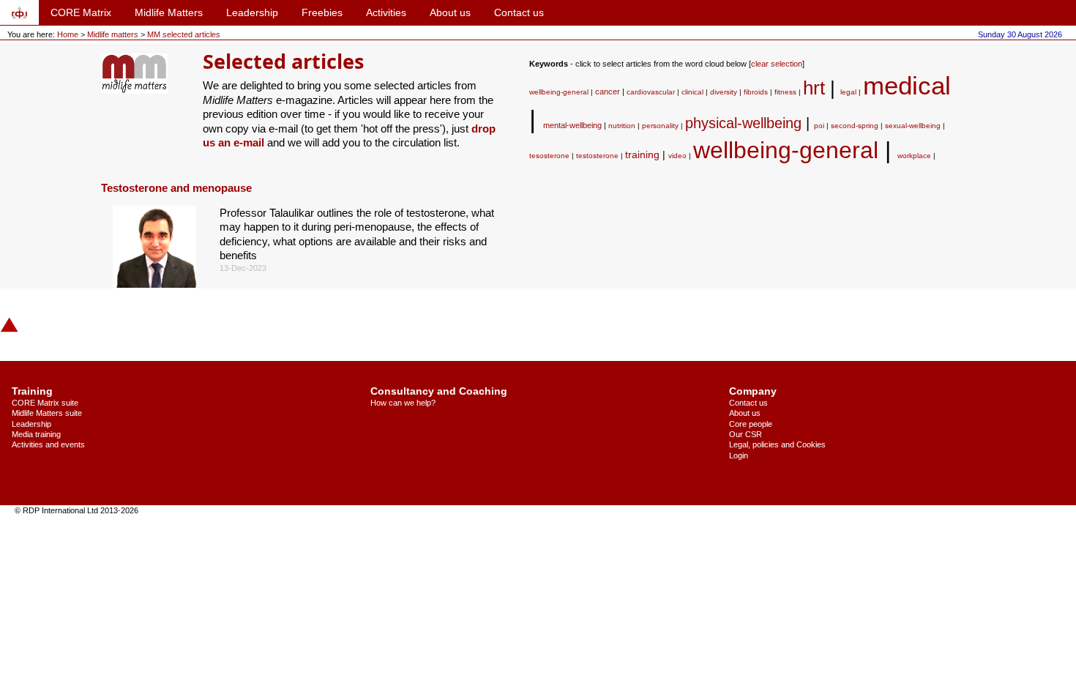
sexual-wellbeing (913, 126)
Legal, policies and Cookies (777, 444)
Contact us (519, 12)
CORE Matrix (81, 12)
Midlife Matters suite (47, 413)
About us (450, 12)
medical (907, 85)
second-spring (854, 126)
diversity (723, 92)
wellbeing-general (559, 92)
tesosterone (549, 156)
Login (738, 455)
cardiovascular (651, 92)
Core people (750, 424)
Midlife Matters (169, 12)
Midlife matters (114, 34)
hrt (814, 88)
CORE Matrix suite (45, 402)
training (642, 154)
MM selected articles (183, 34)
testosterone (597, 156)
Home (67, 34)
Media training (36, 434)
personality (660, 126)
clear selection (776, 63)
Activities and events (48, 444)
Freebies (322, 12)
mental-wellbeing (572, 125)
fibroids (756, 92)
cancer (607, 91)
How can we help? (403, 402)
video (677, 156)
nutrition (621, 126)
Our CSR (745, 434)
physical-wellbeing (743, 123)
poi (819, 126)
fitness (785, 92)
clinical (692, 92)
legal (848, 92)
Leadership (252, 12)
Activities (386, 12)
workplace (914, 156)
